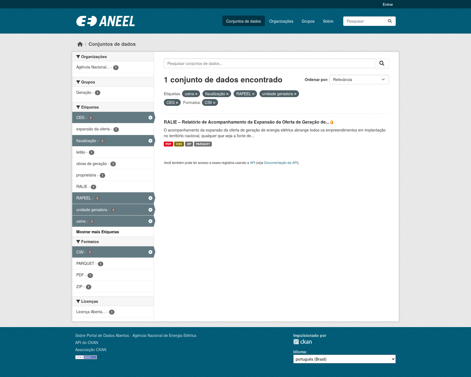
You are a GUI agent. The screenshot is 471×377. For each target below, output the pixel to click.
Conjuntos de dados (243, 21)
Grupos (308, 21)
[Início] (80, 43)
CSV (179, 144)
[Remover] (196, 94)
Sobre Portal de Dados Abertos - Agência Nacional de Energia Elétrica (135, 335)
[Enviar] (389, 21)
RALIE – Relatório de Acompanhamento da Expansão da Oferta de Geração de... (247, 122)
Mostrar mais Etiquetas (97, 231)
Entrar (388, 4)
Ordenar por (316, 79)
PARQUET (203, 144)
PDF (168, 144)
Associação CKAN (90, 349)
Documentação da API (280, 162)
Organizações (281, 21)
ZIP (189, 144)
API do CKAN (86, 342)
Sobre (328, 21)
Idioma (299, 351)
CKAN (302, 342)
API (252, 162)
